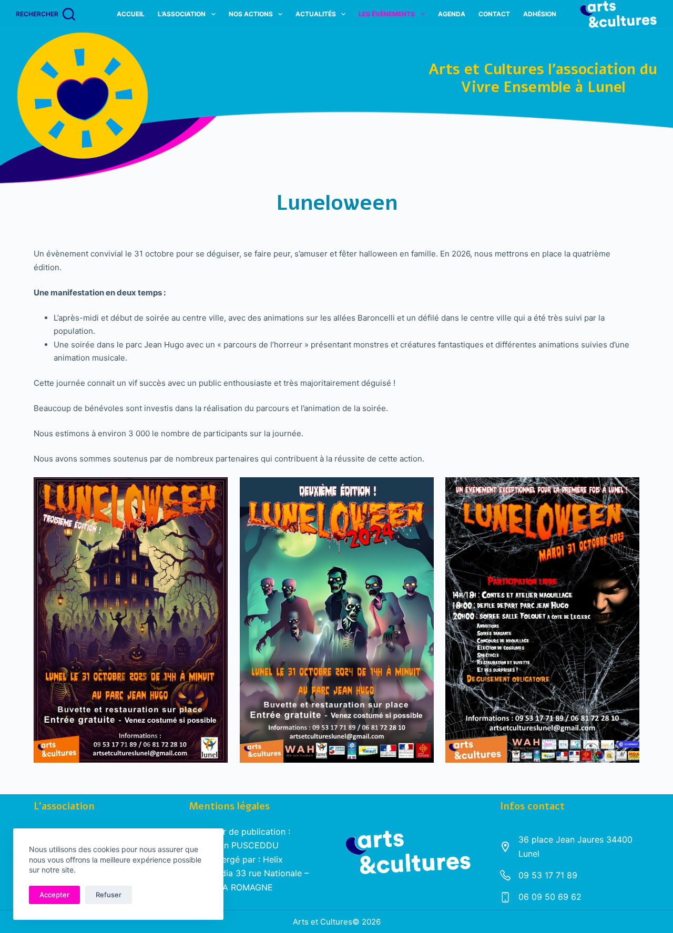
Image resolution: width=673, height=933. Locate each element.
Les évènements (387, 14)
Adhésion (539, 14)
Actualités (315, 14)
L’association (182, 14)
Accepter (54, 894)
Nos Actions (251, 14)
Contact (494, 14)
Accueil (131, 14)
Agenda (451, 14)
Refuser (108, 894)
